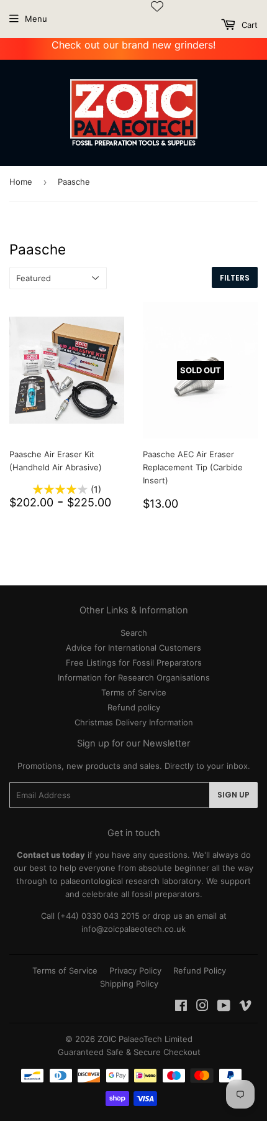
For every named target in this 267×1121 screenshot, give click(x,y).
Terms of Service (133, 692)
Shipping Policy (129, 983)
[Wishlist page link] (157, 6)
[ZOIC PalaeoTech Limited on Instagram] (202, 1007)
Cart (248, 25)
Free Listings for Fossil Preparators (134, 662)
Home (20, 182)
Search (133, 633)
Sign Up (233, 794)
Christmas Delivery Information (134, 722)
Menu (36, 19)
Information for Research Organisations (134, 677)
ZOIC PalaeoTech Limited (144, 1039)
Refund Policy (199, 970)
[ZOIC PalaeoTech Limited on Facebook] (181, 1007)
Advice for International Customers (133, 648)
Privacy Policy (135, 970)
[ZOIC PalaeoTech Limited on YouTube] (223, 1007)
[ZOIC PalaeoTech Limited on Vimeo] (245, 1007)
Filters (235, 277)
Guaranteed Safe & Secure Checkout (129, 1052)
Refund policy (133, 707)
